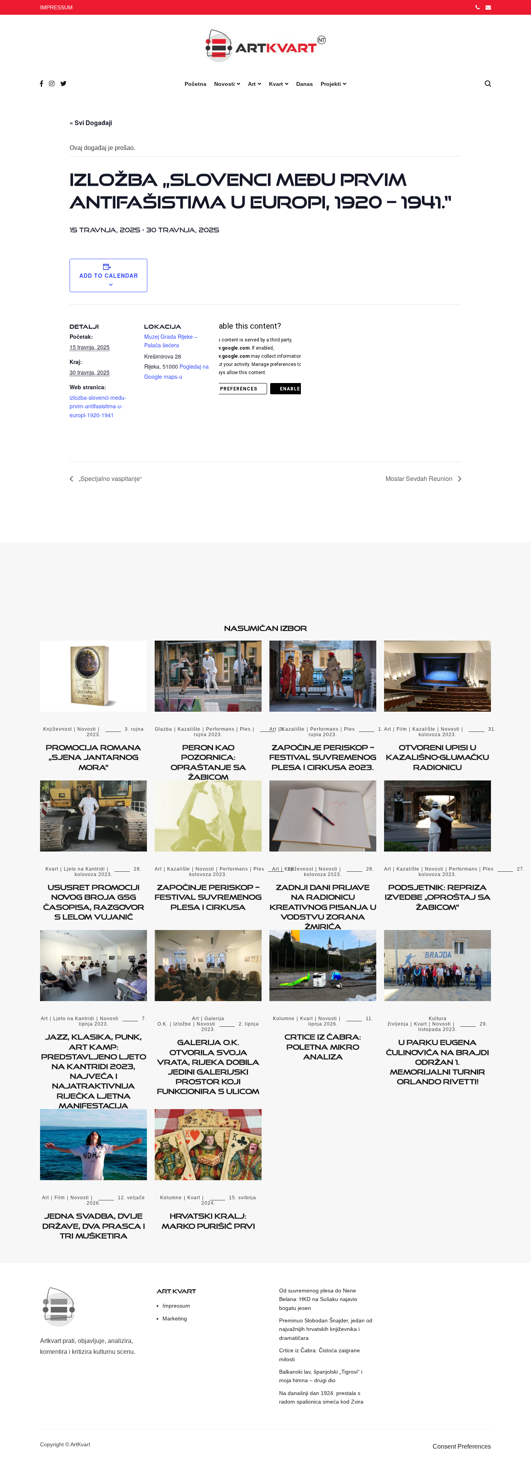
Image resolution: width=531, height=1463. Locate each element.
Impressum (176, 1306)
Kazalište (189, 729)
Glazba (163, 729)
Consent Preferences (462, 1446)
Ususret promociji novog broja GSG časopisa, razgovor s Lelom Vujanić (93, 900)
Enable (290, 389)
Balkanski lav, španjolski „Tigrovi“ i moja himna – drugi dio (320, 1376)
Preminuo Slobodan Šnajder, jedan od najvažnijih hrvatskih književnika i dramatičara (325, 1329)
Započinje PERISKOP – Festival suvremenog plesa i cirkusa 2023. (322, 755)
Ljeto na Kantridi (84, 869)
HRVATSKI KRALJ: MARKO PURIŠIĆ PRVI (208, 1219)
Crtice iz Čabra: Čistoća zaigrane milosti (319, 1354)
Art (252, 84)
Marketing (174, 1318)
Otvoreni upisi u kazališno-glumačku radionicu (437, 755)
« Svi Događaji (91, 122)
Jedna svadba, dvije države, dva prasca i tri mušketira (93, 1224)
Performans (220, 729)
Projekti (331, 84)
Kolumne (284, 1018)
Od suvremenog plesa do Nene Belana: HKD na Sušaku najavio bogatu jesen (318, 1299)
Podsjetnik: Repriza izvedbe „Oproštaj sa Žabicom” (438, 895)
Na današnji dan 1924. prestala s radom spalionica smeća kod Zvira (321, 1397)
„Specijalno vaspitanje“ (109, 478)
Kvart (276, 84)
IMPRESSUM (56, 7)
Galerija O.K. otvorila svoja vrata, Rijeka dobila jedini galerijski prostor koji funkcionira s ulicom (208, 1065)
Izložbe (182, 1024)
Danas (304, 84)
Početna (195, 84)
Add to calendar (108, 275)
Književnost (57, 729)
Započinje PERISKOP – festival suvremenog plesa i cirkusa (208, 895)
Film (402, 729)
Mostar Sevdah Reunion (420, 478)
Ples (245, 729)
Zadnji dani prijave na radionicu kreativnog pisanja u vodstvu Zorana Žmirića (323, 905)
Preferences (238, 389)
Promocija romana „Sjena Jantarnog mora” (93, 755)
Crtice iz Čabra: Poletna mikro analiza (323, 1045)
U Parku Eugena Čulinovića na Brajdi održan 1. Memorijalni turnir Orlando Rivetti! (437, 1060)
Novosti (224, 84)
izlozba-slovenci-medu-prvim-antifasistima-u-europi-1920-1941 (98, 406)
